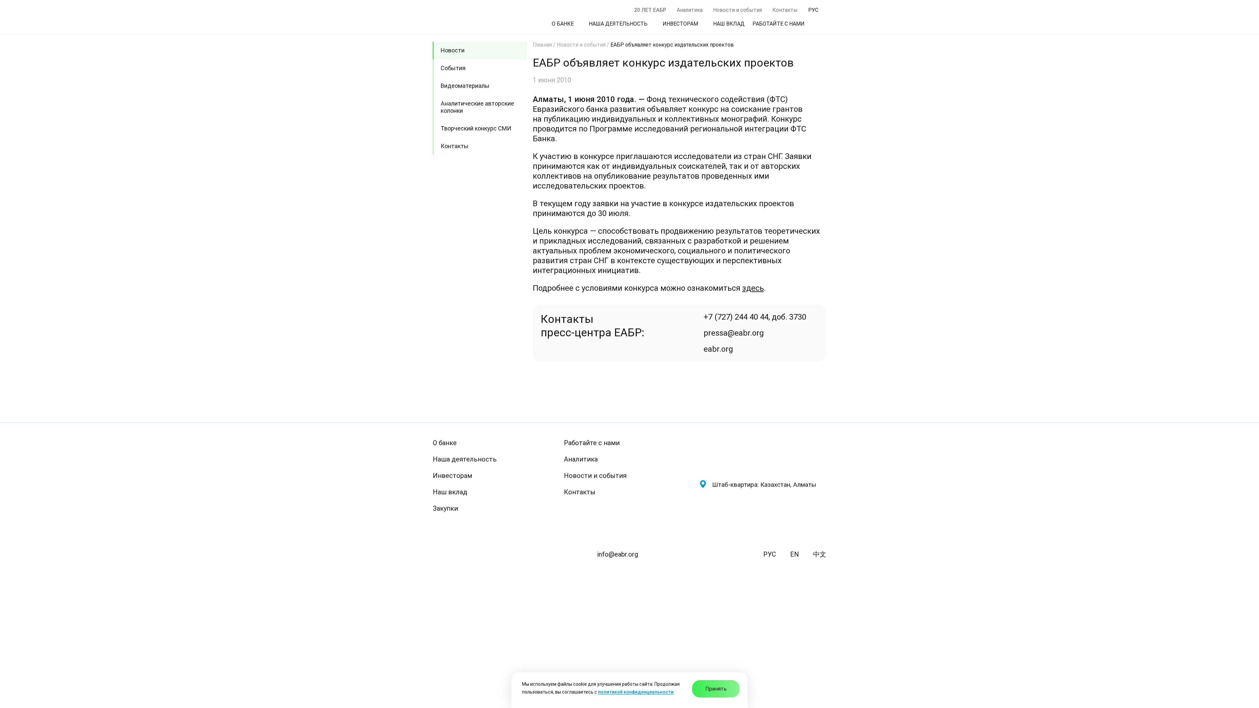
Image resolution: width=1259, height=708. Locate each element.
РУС (769, 554)
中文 (819, 554)
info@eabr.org (617, 554)
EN (794, 554)
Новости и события (737, 10)
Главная (542, 45)
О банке (445, 443)
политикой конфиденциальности (635, 692)
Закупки (445, 508)
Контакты (785, 10)
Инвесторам (452, 476)
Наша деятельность (465, 459)
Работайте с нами (592, 443)
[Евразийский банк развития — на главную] (762, 454)
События (453, 68)
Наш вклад (450, 492)
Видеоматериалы (465, 85)
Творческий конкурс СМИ (476, 128)
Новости (453, 50)
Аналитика (690, 10)
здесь (753, 288)
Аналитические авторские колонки (477, 107)
